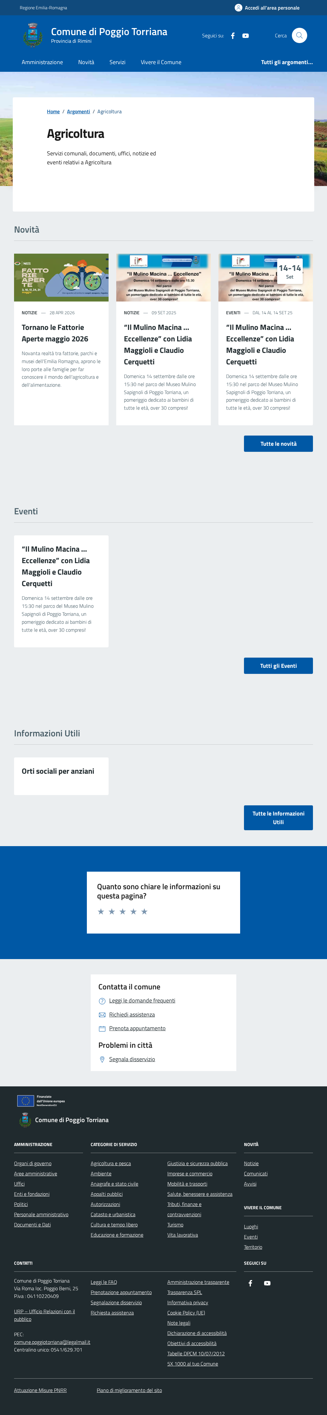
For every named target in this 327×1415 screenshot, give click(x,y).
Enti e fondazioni (31, 1194)
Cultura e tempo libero (114, 1224)
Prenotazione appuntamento (121, 1292)
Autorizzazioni (105, 1204)
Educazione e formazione (117, 1235)
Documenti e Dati (32, 1224)
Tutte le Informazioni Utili (279, 817)
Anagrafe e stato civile (114, 1184)
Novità (86, 62)
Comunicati (256, 1173)
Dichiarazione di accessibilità (197, 1333)
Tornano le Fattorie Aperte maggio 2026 (55, 332)
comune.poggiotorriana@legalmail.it (52, 1342)
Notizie (251, 1163)
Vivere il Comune (161, 62)
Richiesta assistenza (112, 1312)
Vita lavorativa (182, 1235)
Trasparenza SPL (184, 1292)
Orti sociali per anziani (58, 771)
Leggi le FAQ (104, 1282)
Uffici (19, 1184)
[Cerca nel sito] (299, 35)
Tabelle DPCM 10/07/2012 (196, 1353)
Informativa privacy (187, 1302)
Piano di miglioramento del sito (129, 1390)
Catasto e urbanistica (113, 1214)
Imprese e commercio (189, 1173)
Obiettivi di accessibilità (192, 1343)
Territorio (253, 1247)
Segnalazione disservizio (116, 1302)
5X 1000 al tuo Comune (192, 1363)
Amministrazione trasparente (198, 1282)
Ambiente (101, 1173)
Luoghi (251, 1226)
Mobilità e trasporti (187, 1184)
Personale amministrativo (41, 1214)
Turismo (175, 1224)
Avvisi (250, 1184)
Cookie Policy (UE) (186, 1312)
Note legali (178, 1323)
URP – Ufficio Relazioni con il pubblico (44, 1315)
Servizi (117, 62)
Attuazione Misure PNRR (40, 1390)
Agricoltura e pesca (111, 1163)
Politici (21, 1204)
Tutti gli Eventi (278, 665)
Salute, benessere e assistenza (199, 1194)
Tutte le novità (279, 443)
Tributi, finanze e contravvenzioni (184, 1209)
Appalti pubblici (107, 1194)
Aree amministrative (35, 1173)
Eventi (233, 312)
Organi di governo (32, 1163)
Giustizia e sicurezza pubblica (197, 1163)
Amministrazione (42, 62)
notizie (29, 312)
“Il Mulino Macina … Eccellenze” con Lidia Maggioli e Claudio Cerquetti (158, 344)
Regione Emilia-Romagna (43, 7)
